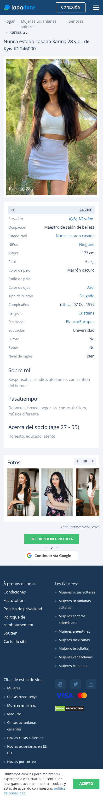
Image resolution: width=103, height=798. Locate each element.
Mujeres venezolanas (76, 657)
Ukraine (86, 218)
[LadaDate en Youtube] (60, 684)
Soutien (10, 633)
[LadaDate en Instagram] (91, 684)
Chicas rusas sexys (22, 696)
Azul (91, 287)
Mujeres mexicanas (74, 640)
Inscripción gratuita (51, 538)
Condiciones (15, 592)
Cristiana (87, 313)
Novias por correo (21, 761)
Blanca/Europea (80, 321)
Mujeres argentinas (74, 631)
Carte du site (15, 641)
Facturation (14, 600)
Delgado (87, 296)
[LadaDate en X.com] (75, 684)
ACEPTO (86, 783)
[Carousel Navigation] (85, 461)
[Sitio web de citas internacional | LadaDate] (19, 7)
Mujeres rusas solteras (77, 592)
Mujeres (13, 688)
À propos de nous (20, 583)
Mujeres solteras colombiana (72, 619)
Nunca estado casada (75, 235)
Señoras (76, 21)
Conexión (70, 7)
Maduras (14, 714)
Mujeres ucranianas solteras (75, 604)
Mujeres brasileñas (74, 648)
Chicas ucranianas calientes (22, 725)
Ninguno (87, 244)
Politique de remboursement (19, 620)
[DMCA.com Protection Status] (69, 710)
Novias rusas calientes (25, 737)
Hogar (9, 21)
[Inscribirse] (23, 492)
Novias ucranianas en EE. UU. (27, 749)
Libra (65, 304)
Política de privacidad (23, 608)
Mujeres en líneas (21, 705)
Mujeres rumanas (73, 665)
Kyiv (72, 218)
